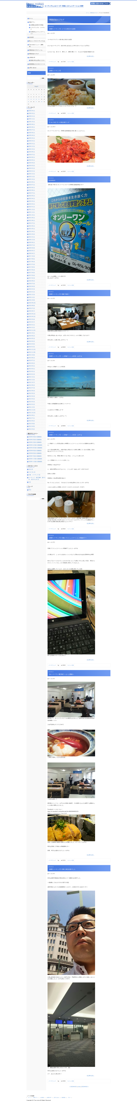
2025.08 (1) (32, 127)
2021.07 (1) (32, 223)
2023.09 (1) (32, 182)
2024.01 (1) (32, 171)
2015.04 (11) (32, 316)
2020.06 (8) (32, 248)
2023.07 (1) (32, 184)
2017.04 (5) (32, 272)
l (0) (30, 482)
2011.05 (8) (32, 423)
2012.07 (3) (32, 388)
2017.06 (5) (32, 267)
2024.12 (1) (32, 146)
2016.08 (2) (32, 281)
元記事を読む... (91, 56)
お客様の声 (32, 57)
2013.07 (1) (32, 360)
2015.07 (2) (32, 308)
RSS (30, 490)
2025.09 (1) (32, 124)
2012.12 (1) (32, 377)
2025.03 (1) (32, 138)
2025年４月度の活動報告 (35, 461)
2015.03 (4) (32, 319)
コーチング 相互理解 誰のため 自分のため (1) (37, 478)
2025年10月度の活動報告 (35, 447)
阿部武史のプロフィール (35, 50)
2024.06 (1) (32, 157)
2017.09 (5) (32, 259)
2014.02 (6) (32, 344)
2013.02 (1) (32, 371)
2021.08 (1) (32, 220)
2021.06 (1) (32, 226)
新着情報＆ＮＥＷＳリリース (37, 64)
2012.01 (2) (32, 404)
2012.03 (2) (32, 399)
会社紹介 (31, 37)
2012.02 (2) (32, 401)
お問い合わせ (32, 67)
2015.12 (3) (32, 294)
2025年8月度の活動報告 (35, 453)
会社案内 (42, 1097)
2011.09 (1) (32, 415)
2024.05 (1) (32, 160)
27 (36, 101)
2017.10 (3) (32, 256)
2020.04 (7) (32, 253)
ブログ (69, 1097)
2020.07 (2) (32, 245)
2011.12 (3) (32, 407)
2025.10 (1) (32, 121)
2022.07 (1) (32, 193)
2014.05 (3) (32, 338)
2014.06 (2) (32, 335)
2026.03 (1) (32, 113)
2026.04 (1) (32, 110)
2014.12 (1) (32, 327)
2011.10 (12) (32, 412)
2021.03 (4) (32, 234)
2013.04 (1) (32, 366)
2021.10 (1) (32, 215)
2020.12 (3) (32, 239)
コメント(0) (70, 61)
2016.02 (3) (32, 289)
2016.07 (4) (32, 283)
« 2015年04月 (73, 1086)
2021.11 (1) (32, 212)
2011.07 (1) (32, 418)
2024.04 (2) (32, 162)
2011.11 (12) (32, 410)
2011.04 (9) (32, 426)
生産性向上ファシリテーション (37, 32)
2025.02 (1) (32, 141)
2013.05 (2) (32, 363)
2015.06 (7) (32, 311)
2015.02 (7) (32, 322)
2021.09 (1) (32, 217)
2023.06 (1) (32, 187)
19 (33, 99)
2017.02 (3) (32, 278)
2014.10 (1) (32, 333)
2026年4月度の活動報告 (35, 436)
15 (41, 96)
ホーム (87, 12)
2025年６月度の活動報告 (35, 458)
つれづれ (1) (32, 472)
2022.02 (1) (32, 204)
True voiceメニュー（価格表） (36, 45)
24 (28, 101)
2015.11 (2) (32, 297)
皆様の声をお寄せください (37, 60)
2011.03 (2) (32, 429)
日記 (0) (31, 469)
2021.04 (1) (32, 231)
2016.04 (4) (32, 286)
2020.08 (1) (32, 242)
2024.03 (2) (32, 165)
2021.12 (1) (32, 209)
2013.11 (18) (32, 352)
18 (31, 99)
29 (41, 101)
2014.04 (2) (32, 341)
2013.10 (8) (32, 355)
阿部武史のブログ (94, 12)
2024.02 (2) (32, 168)
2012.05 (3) (32, 393)
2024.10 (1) (32, 149)
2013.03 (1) (32, 368)
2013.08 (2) (32, 357)
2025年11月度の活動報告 (35, 445)
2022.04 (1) (32, 198)
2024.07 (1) (32, 154)
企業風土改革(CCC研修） (37, 25)
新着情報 (63, 1097)
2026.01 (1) (32, 116)
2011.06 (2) (32, 420)
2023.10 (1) (32, 179)
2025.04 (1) (32, 135)
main (79, 1086)
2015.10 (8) (32, 300)
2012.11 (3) (32, 379)
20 (36, 99)
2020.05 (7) (32, 250)
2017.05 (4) (32, 270)
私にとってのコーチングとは (37, 41)
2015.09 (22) (32, 303)
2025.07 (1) (32, 130)
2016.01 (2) (32, 292)
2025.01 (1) (32, 143)
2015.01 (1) (32, 324)
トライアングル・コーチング (37, 28)
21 (39, 99)
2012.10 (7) (32, 382)
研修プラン (32, 22)
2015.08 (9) (32, 305)
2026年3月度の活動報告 (35, 439)
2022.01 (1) (32, 206)
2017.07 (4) (32, 264)
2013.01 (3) (32, 374)
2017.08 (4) (32, 261)
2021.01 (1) (32, 237)
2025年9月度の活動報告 (35, 450)
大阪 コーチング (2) (34, 474)
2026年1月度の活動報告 (35, 442)
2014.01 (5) (32, 346)
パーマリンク (52, 61)
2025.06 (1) (32, 132)
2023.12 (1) (32, 173)
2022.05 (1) (32, 195)
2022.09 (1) (32, 190)
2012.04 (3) (32, 396)
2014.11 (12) (32, 330)
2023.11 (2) (32, 176)
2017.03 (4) (32, 275)
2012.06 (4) (32, 390)
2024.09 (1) (32, 152)
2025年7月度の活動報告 (35, 456)
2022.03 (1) (32, 201)
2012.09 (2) (32, 385)
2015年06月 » (85, 1086)
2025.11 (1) (32, 119)
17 (28, 99)
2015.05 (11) (32, 313)
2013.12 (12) (32, 349)
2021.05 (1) (32, 228)
